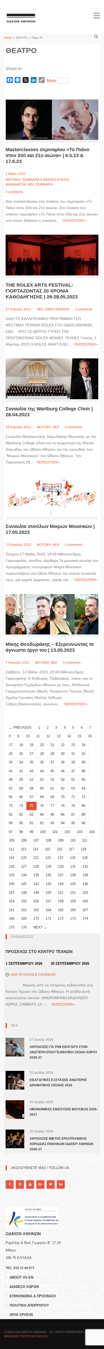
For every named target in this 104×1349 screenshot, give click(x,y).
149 (36, 893)
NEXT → (40, 927)
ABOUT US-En (21, 1277)
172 (60, 918)
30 (63, 754)
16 (90, 736)
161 (11, 910)
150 (48, 893)
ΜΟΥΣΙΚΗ (44, 427)
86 (63, 814)
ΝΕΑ (31, 184)
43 (31, 771)
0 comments (14, 192)
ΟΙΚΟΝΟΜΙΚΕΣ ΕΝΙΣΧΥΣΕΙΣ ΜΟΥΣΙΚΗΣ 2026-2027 (64, 1111)
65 (11, 797)
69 (52, 797)
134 (24, 875)
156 (36, 901)
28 (42, 754)
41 (11, 771)
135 (36, 875)
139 (85, 875)
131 (73, 866)
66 (21, 797)
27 (31, 754)
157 (48, 901)
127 (24, 866)
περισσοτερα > (75, 221)
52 (42, 780)
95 (73, 823)
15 (79, 736)
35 (31, 762)
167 (85, 910)
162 (24, 910)
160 (85, 901)
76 (42, 806)
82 (21, 814)
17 (11, 745)
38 (63, 762)
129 (48, 866)
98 (21, 832)
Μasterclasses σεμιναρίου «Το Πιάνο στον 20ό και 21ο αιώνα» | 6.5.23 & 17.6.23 (47, 155)
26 (21, 754)
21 (52, 745)
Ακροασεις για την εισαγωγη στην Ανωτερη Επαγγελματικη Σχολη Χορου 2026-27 (63, 1052)
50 (21, 780)
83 (31, 814)
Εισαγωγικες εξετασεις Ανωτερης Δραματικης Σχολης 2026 (58, 1082)
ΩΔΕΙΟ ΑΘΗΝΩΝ (57, 309)
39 (73, 762)
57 (11, 788)
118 (83, 849)
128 (36, 866)
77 (52, 806)
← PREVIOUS (20, 728)
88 (83, 814)
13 (59, 736)
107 (36, 840)
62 (63, 788)
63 (73, 788)
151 (60, 893)
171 (48, 918)
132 (85, 866)
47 (73, 771)
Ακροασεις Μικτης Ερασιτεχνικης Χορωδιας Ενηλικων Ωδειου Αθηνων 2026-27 (61, 1144)
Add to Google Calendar (33, 974)
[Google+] (40, 1184)
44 (42, 771)
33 (11, 762)
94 (63, 823)
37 (52, 762)
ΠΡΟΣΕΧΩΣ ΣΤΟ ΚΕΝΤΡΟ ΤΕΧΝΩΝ (39, 951)
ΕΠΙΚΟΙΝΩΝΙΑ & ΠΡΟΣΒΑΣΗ (33, 1296)
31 (73, 754)
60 (42, 788)
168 (11, 918)
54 (63, 780)
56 (83, 780)
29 (52, 754)
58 (21, 788)
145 (73, 884)
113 (23, 849)
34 (21, 762)
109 (60, 840)
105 (11, 840)
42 (21, 771)
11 (38, 736)
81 (11, 814)
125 (85, 858)
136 (48, 875)
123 (60, 858)
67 (31, 797)
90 (21, 823)
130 (60, 866)
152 (73, 893)
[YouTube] (30, 1184)
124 (72, 858)
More (51, 80)
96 (83, 823)
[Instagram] (20, 1184)
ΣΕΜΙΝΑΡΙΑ (44, 184)
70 (63, 797)
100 (43, 832)
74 (21, 806)
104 (92, 832)
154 (11, 901)
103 (79, 832)
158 (60, 901)
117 (71, 849)
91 (31, 823)
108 (48, 840)
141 (24, 884)
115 (47, 849)
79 (73, 806)
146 (85, 884)
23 (73, 745)
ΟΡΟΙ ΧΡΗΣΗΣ (21, 1315)
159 (73, 901)
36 (42, 762)
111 (84, 840)
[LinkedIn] (61, 1184)
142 (36, 884)
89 (11, 823)
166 (73, 910)
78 (63, 806)
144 (60, 884)
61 (52, 788)
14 (69, 736)
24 (83, 745)
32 (83, 754)
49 (11, 780)
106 (24, 840)
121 (36, 858)
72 (83, 797)
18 (21, 745)
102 (67, 832)
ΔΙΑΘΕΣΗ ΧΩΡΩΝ (24, 1287)
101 (55, 832)
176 (24, 927)
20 (42, 745)
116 (59, 849)
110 (72, 840)
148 (24, 893)
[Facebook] (10, 1184)
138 (73, 875)
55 (73, 780)
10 (28, 736)
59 (31, 788)
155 (24, 901)
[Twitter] (51, 1184)
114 (35, 849)
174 (85, 918)
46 (63, 771)
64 (83, 788)
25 (11, 754)
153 (85, 893)
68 (42, 797)
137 (60, 875)
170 (36, 918)
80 (83, 806)
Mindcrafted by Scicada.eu (26, 1336)
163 (36, 910)
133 (11, 875)
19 (31, 745)
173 (73, 918)
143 (48, 884)
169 (24, 918)
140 (11, 884)
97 (11, 832)
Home (8, 37)
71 (73, 797)
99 (31, 832)
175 (11, 927)
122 (48, 858)
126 (11, 866)
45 (52, 771)
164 (48, 910)
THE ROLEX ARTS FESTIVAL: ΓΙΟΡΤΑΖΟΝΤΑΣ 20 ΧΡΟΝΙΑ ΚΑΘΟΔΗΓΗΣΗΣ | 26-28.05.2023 (42, 290)
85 (52, 814)
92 (42, 823)
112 (11, 849)
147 (11, 893)
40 (83, 762)
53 (52, 780)
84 (42, 814)
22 (63, 745)
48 (83, 771)
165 (60, 910)
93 (52, 823)
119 (11, 858)
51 (31, 780)
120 (23, 858)
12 (48, 736)
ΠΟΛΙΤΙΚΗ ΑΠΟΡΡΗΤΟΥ (29, 1305)
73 (11, 806)
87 (73, 814)
